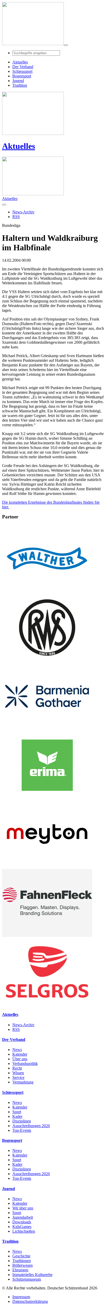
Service (18, 1077)
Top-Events (21, 1130)
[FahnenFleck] (47, 935)
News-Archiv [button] (23, 212)
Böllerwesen (22, 1265)
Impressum (21, 1297)
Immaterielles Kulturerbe (32, 1274)
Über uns (19, 1059)
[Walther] (47, 591)
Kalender (19, 1054)
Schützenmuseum (26, 1279)
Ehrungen (20, 1270)
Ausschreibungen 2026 (31, 1126)
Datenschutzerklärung (30, 1301)
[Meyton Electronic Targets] (47, 866)
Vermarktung (22, 1082)
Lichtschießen (23, 1231)
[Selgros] (47, 1004)
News (17, 1049)
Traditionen (21, 1260)
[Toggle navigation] (66, 45)
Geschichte (21, 1256)
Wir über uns (22, 1208)
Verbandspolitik (25, 1063)
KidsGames (21, 1226)
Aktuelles (18, 146)
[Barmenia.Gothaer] (47, 729)
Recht (17, 1068)
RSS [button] (16, 216)
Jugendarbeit (22, 1217)
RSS (16, 1029)
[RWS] (47, 660)
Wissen (18, 1073)
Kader (17, 1116)
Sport (16, 1112)
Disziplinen (21, 1121)
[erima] (47, 798)
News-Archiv (23, 1025)
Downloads (21, 1222)
